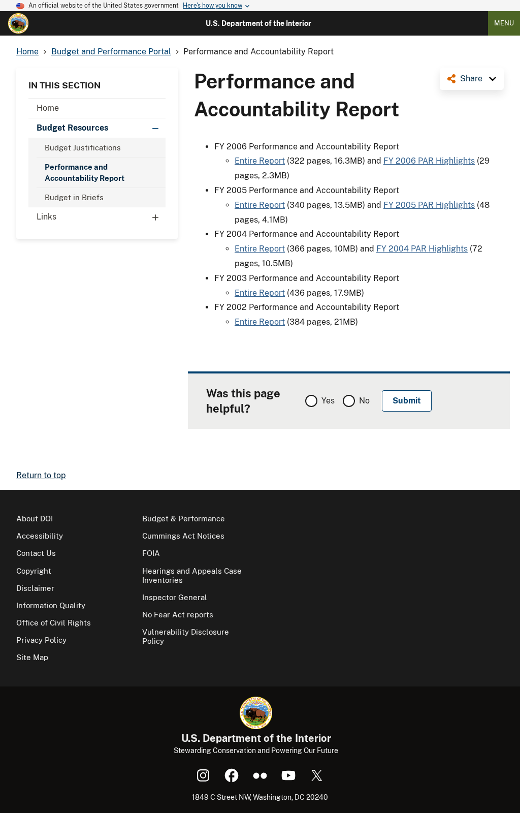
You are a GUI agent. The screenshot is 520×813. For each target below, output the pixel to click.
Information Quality (50, 605)
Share (471, 78)
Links (46, 217)
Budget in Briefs (74, 197)
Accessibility (39, 535)
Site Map (32, 657)
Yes (328, 400)
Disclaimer (35, 588)
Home (48, 108)
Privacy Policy (41, 640)
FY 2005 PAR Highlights (429, 205)
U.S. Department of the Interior (258, 23)
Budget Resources (72, 128)
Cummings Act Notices (183, 535)
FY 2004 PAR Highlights (422, 249)
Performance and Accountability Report (84, 172)
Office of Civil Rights (53, 622)
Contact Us (36, 553)
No (364, 400)
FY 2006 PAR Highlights (429, 161)
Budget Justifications (83, 147)
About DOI (34, 518)
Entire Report (260, 161)
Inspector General (174, 597)
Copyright (33, 571)
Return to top (41, 475)
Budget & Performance (183, 518)
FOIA (151, 553)
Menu (504, 23)
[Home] (18, 23)
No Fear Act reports (177, 614)
